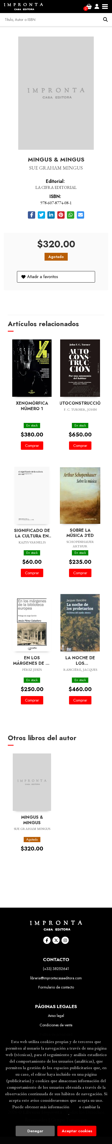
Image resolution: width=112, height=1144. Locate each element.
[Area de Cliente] (97, 6)
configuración (55, 1113)
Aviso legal (56, 1015)
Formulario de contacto (56, 987)
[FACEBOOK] (47, 940)
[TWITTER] (56, 940)
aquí (74, 1107)
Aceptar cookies (77, 1131)
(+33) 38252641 (56, 968)
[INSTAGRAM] (65, 940)
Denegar (35, 1131)
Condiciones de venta (56, 1025)
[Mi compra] (89, 6)
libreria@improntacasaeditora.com (56, 978)
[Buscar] (105, 19)
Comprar (32, 445)
